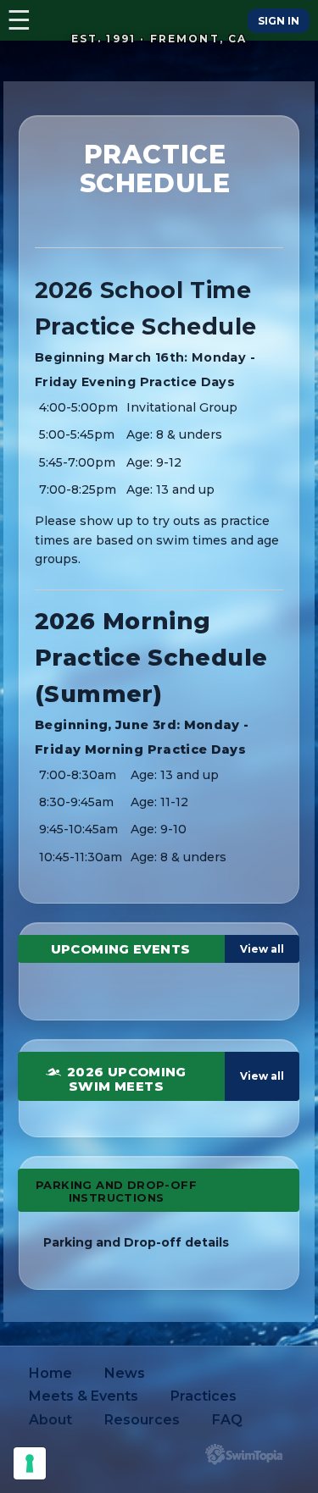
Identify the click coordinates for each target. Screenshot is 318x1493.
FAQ (227, 1420)
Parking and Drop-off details (136, 1242)
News (124, 1373)
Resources (142, 1420)
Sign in (278, 20)
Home (50, 1373)
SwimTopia (243, 1454)
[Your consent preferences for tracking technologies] (30, 1463)
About (50, 1420)
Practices (203, 1396)
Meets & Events (83, 1396)
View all (262, 949)
